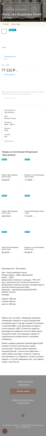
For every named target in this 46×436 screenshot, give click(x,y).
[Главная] (3, 10)
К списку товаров (10, 98)
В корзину (11, 188)
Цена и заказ (16, 24)
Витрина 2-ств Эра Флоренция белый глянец (34, 176)
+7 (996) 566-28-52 (24, 382)
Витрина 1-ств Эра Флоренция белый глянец (34, 248)
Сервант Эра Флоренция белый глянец (9, 212)
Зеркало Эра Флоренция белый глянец (9, 176)
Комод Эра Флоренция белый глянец (34, 212)
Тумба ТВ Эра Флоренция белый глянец (10, 248)
